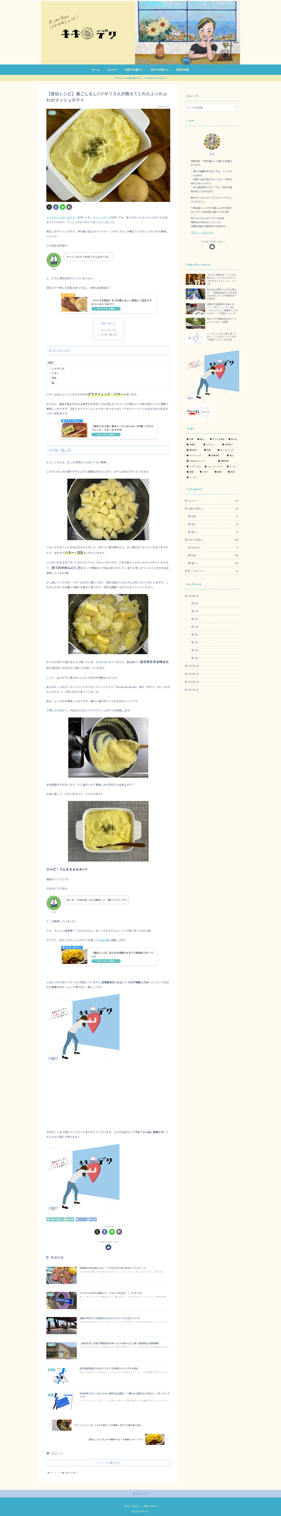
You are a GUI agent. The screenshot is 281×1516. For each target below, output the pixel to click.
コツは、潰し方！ (109, 334)
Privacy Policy (131, 1506)
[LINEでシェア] (62, 207)
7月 (196, 611)
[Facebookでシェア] (56, 207)
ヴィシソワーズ (102, 217)
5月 (196, 626)
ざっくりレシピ (108, 330)
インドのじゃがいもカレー (62, 217)
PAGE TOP (141, 1494)
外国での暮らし (57, 1219)
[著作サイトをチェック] (108, 1247)
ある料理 (103, 940)
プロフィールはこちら (202, 232)
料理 (71, 1219)
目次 (103, 323)
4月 (196, 634)
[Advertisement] (108, 1085)
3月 (196, 642)
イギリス (83, 1219)
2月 (196, 650)
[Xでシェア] (49, 207)
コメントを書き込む (108, 1462)
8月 (196, 603)
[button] (69, 207)
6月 (196, 619)
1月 (196, 658)
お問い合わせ (150, 1506)
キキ (212, 154)
